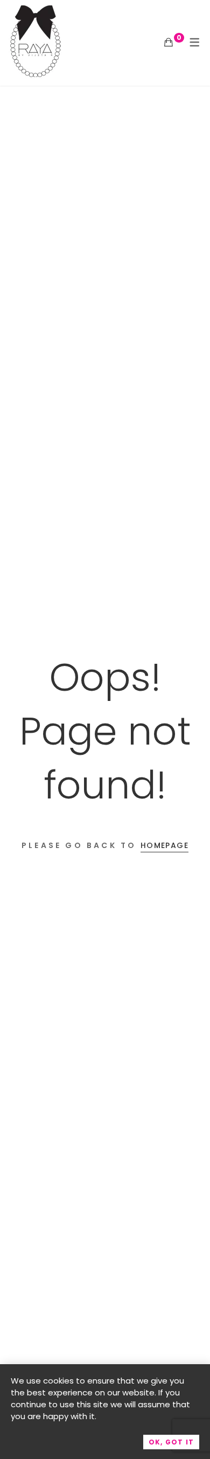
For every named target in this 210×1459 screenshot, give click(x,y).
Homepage (164, 845)
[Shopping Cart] (168, 42)
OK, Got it (171, 1442)
